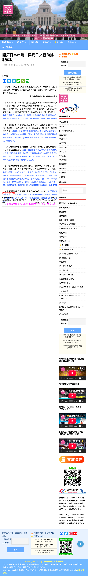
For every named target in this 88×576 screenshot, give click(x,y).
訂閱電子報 (66, 54)
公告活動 (63, 135)
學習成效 (63, 172)
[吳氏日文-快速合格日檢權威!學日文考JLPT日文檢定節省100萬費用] (44, 38)
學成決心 (26, 65)
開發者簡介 (63, 211)
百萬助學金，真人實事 (68, 228)
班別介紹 (34, 42)
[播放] (62, 378)
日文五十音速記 (65, 266)
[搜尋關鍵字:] (72, 190)
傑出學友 (63, 143)
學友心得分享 (64, 241)
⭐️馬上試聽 (58, 42)
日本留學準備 (64, 283)
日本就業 (63, 151)
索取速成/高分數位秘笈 (68, 253)
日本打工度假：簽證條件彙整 (71, 287)
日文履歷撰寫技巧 (66, 279)
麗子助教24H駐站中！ (68, 203)
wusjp (18, 65)
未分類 (62, 177)
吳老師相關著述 (8, 192)
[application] (72, 373)
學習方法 (63, 168)
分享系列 (46, 42)
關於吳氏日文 (21, 42)
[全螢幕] (83, 378)
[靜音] (79, 378)
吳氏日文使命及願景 (67, 224)
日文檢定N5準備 (66, 274)
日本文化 (63, 126)
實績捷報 (63, 139)
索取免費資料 (6, 42)
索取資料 (63, 302)
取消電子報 (49, 533)
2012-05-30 (9, 65)
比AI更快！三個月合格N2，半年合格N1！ (72, 297)
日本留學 (63, 147)
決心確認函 (63, 314)
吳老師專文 (63, 122)
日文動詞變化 (64, 270)
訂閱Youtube (39, 536)
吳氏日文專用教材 (66, 220)
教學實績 (63, 237)
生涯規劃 (63, 160)
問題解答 (63, 164)
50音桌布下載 (64, 258)
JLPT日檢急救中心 (8, 47)
